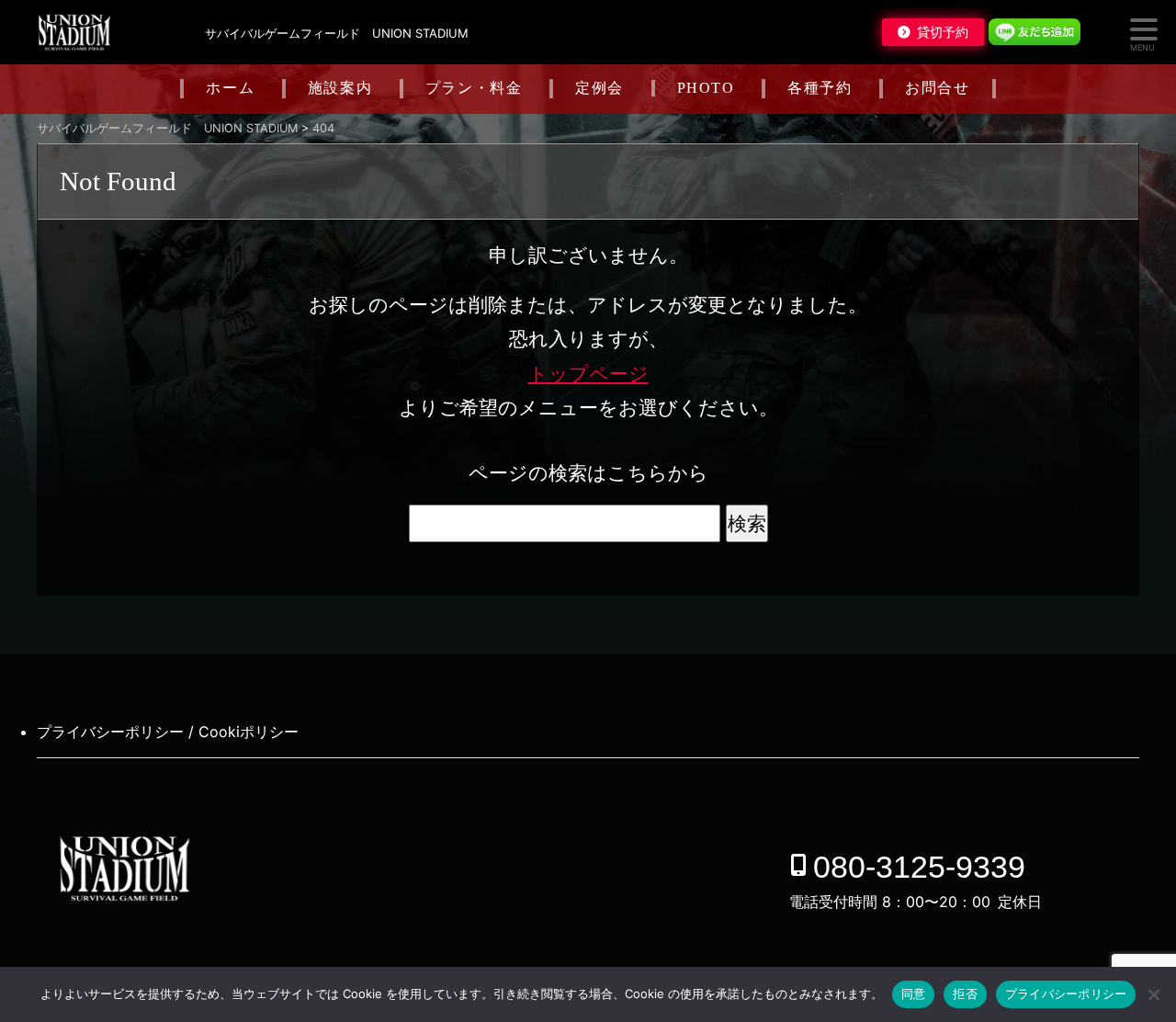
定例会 (599, 88)
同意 (913, 993)
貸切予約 (942, 32)
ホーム (230, 88)
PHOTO (706, 88)
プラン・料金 (474, 88)
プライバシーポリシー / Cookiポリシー (168, 731)
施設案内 (340, 88)
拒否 (965, 993)
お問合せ (937, 88)
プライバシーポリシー (1066, 993)
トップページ (588, 373)
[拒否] (1153, 994)
